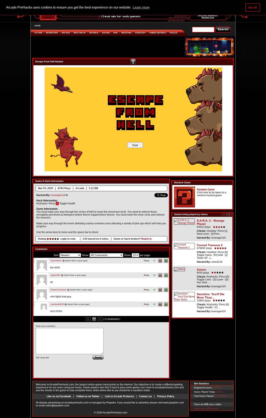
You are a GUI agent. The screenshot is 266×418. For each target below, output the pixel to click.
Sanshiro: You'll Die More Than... (210, 295)
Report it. (146, 238)
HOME (37, 26)
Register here (208, 17)
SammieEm (56, 260)
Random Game (206, 189)
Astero (201, 269)
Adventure (52, 33)
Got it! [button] (252, 7)
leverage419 (58, 195)
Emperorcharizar (58, 290)
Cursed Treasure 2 (210, 245)
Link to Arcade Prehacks (119, 396)
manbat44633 (57, 304)
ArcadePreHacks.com (115, 412)
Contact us (145, 396)
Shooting (126, 33)
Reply (146, 260)
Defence (94, 33)
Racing (106, 33)
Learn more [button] (141, 7)
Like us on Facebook (59, 396)
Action (38, 33)
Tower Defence (157, 33)
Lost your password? (208, 15)
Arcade (66, 33)
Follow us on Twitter (88, 396)
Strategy (140, 33)
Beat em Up (80, 33)
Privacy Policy (165, 396)
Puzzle (173, 33)
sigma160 (55, 275)
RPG (115, 33)
